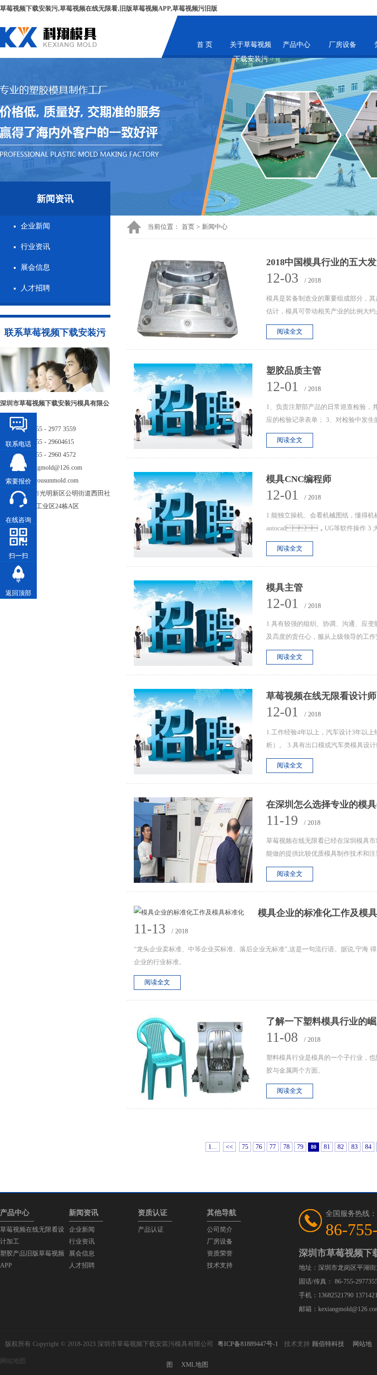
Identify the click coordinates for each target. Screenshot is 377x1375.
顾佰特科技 (328, 1344)
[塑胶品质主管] (200, 409)
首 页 (204, 44)
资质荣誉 (220, 1253)
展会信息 (35, 267)
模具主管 (284, 587)
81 (327, 1146)
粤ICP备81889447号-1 (247, 1344)
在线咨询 (18, 520)
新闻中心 (215, 226)
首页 (188, 226)
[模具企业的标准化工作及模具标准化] (196, 913)
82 (340, 1146)
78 (286, 1146)
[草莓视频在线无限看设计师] (200, 734)
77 (272, 1146)
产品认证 (151, 1229)
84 (368, 1146)
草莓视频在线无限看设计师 (321, 696)
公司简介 (220, 1229)
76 (259, 1146)
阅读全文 (290, 331)
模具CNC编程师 (298, 479)
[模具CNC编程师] (200, 517)
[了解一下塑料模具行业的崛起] (200, 1059)
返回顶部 (18, 593)
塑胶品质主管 (293, 370)
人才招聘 (35, 288)
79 (300, 1146)
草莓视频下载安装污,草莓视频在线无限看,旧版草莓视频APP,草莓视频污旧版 (108, 8)
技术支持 (220, 1265)
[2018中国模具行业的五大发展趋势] (200, 300)
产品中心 (296, 44)
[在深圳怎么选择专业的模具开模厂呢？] (200, 842)
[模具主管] (200, 625)
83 (354, 1146)
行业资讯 (35, 246)
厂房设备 (342, 44)
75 (245, 1146)
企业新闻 (35, 226)
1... (212, 1146)
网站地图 (13, 1361)
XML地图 (194, 1364)
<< (229, 1146)
